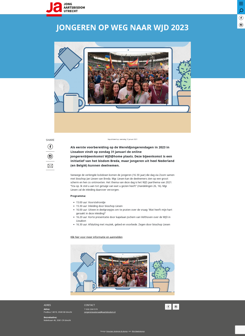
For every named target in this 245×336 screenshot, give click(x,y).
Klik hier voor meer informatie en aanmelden (96, 237)
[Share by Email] (50, 165)
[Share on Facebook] (50, 146)
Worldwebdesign (138, 331)
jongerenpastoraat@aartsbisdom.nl (100, 312)
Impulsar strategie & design (117, 331)
